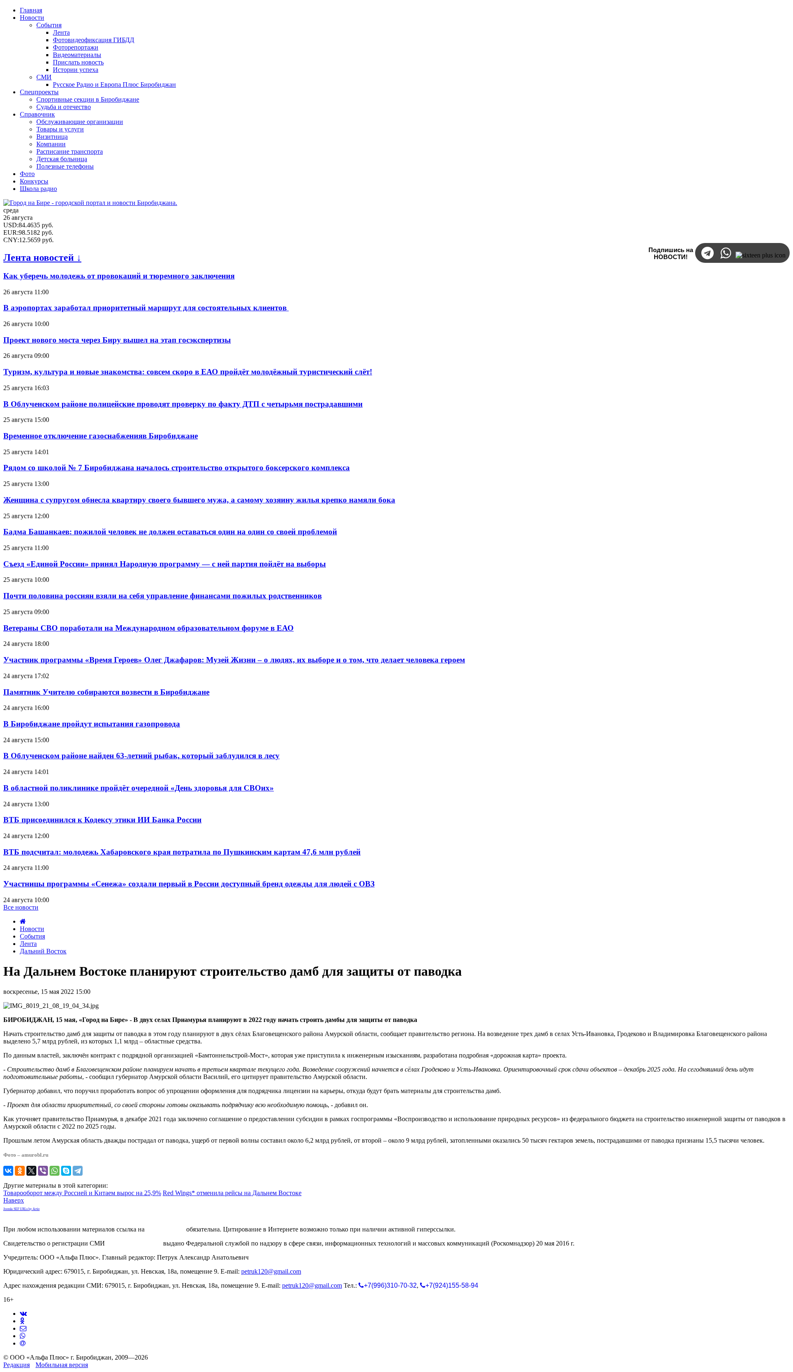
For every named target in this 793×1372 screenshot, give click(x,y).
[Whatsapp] (23, 1335)
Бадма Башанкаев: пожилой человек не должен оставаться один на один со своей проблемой (170, 531)
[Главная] (23, 921)
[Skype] (66, 1171)
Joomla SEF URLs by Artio (21, 1209)
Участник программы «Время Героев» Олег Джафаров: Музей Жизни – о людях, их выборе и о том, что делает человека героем (234, 659)
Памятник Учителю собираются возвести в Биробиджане (106, 692)
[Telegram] (78, 1171)
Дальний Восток (43, 951)
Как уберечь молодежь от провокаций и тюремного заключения (119, 276)
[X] (31, 1171)
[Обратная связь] (23, 1328)
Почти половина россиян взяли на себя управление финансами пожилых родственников (162, 595)
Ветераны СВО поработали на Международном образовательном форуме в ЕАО (148, 628)
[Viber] (43, 1171)
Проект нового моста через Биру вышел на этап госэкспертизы (117, 340)
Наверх (13, 1200)
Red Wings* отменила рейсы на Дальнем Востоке (232, 1192)
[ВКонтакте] (8, 1171)
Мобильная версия (62, 1364)
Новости (32, 928)
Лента (28, 943)
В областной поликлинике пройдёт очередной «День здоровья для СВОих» (138, 788)
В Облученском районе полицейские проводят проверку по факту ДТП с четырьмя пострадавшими (183, 404)
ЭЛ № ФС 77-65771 (134, 1243)
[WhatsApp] (54, 1171)
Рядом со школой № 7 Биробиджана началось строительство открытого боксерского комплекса (176, 467)
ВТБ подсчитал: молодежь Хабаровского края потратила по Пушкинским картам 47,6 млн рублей (182, 852)
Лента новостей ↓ (42, 257)
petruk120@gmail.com (271, 1271)
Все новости (20, 907)
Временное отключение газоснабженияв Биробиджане (100, 435)
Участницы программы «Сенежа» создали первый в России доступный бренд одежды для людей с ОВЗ (189, 883)
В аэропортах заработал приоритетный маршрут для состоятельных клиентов (146, 307)
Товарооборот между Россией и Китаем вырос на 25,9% (82, 1192)
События (32, 936)
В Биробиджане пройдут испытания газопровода (91, 723)
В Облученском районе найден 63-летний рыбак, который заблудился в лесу (141, 755)
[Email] (23, 1343)
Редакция (16, 1364)
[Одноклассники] (20, 1171)
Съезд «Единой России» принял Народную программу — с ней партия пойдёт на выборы (164, 564)
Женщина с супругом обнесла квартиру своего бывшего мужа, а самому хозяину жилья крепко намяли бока (199, 499)
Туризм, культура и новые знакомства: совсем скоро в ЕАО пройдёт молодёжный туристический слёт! (187, 371)
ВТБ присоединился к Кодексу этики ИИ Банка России (102, 819)
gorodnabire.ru (165, 1229)
